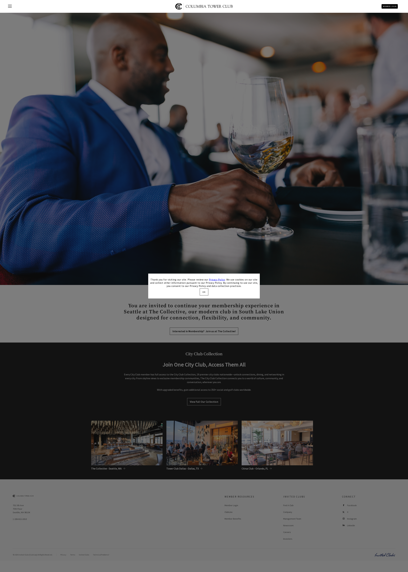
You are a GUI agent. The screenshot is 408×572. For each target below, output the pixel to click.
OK (204, 292)
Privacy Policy (217, 279)
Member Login (390, 6)
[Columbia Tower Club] (204, 6)
